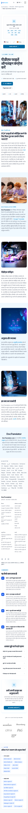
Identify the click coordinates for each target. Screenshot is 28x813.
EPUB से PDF (7, 771)
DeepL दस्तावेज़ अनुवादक (6, 510)
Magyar (3, 472)
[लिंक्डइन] (2, 559)
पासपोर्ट (16, 519)
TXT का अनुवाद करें (18, 806)
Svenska (12, 483)
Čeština (11, 466)
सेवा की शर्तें (8, 499)
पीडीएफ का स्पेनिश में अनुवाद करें (21, 534)
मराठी (21, 474)
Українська (4, 488)
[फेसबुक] (5, 559)
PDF (24, 150)
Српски (7, 483)
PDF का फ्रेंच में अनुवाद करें (20, 537)
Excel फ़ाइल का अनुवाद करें (9, 794)
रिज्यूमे (16, 525)
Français (3, 470)
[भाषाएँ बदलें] (14, 42)
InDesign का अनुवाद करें (9, 803)
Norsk (18, 477)
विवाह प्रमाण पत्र (18, 512)
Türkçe (20, 485)
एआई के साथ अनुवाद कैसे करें (6, 546)
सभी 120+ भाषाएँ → (18, 551)
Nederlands (12, 477)
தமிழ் (17, 483)
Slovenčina (14, 481)
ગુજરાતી (8, 470)
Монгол (17, 474)
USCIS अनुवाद (18, 506)
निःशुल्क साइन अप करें (7, 88)
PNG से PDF (6, 768)
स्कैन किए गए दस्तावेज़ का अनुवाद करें (11, 790)
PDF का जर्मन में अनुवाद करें (20, 539)
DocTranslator (6, 497)
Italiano (14, 472)
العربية (8, 463)
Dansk (16, 466)
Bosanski (6, 466)
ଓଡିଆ (22, 477)
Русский (8, 481)
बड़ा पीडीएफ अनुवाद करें (8, 787)
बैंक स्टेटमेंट (17, 523)
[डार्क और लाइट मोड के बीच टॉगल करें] (13, 2)
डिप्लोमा (16, 521)
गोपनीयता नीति (14, 499)
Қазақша (3, 474)
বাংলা (2, 466)
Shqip (2, 483)
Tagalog (15, 485)
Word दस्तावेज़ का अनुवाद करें (9, 784)
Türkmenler (9, 485)
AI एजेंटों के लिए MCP (5, 549)
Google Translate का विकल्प (7, 508)
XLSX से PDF (15, 768)
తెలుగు (20, 483)
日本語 (18, 472)
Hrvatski (20, 470)
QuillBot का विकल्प (5, 523)
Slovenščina (21, 481)
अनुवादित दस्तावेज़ (17, 342)
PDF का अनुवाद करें (8, 781)
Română (3, 481)
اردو (9, 488)
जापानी (14, 419)
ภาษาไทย (3, 485)
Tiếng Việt (13, 488)
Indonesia (8, 472)
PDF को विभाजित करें (8, 762)
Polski (6, 479)
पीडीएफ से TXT (7, 765)
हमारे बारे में (3, 499)
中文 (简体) (20, 488)
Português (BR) (12, 479)
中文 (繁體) (3, 490)
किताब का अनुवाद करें (19, 800)
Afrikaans (3, 463)
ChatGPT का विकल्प (5, 506)
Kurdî (12, 474)
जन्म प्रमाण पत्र (18, 510)
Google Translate (18, 219)
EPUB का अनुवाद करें (8, 800)
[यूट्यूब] (8, 559)
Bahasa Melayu (5, 477)
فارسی (17, 468)
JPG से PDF (15, 765)
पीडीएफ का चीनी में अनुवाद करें (20, 545)
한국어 (8, 474)
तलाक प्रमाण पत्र (18, 514)
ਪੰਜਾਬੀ (2, 479)
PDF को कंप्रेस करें (7, 759)
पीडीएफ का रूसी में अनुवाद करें (20, 549)
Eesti (13, 468)
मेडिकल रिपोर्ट (17, 508)
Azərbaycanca (14, 463)
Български (22, 463)
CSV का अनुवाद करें (8, 806)
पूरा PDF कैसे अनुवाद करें (6, 542)
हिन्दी (16, 470)
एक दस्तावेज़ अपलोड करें (13, 707)
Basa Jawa (23, 472)
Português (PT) (21, 479)
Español (9, 468)
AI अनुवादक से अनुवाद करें (6, 544)
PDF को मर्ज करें (17, 759)
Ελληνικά (3, 468)
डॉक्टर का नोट (17, 528)
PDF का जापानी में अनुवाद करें (20, 547)
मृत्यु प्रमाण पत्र (18, 517)
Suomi (21, 468)
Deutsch (21, 466)
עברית (12, 470)
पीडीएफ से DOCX (18, 762)
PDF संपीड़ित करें (8, 83)
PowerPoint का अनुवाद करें (9, 797)
